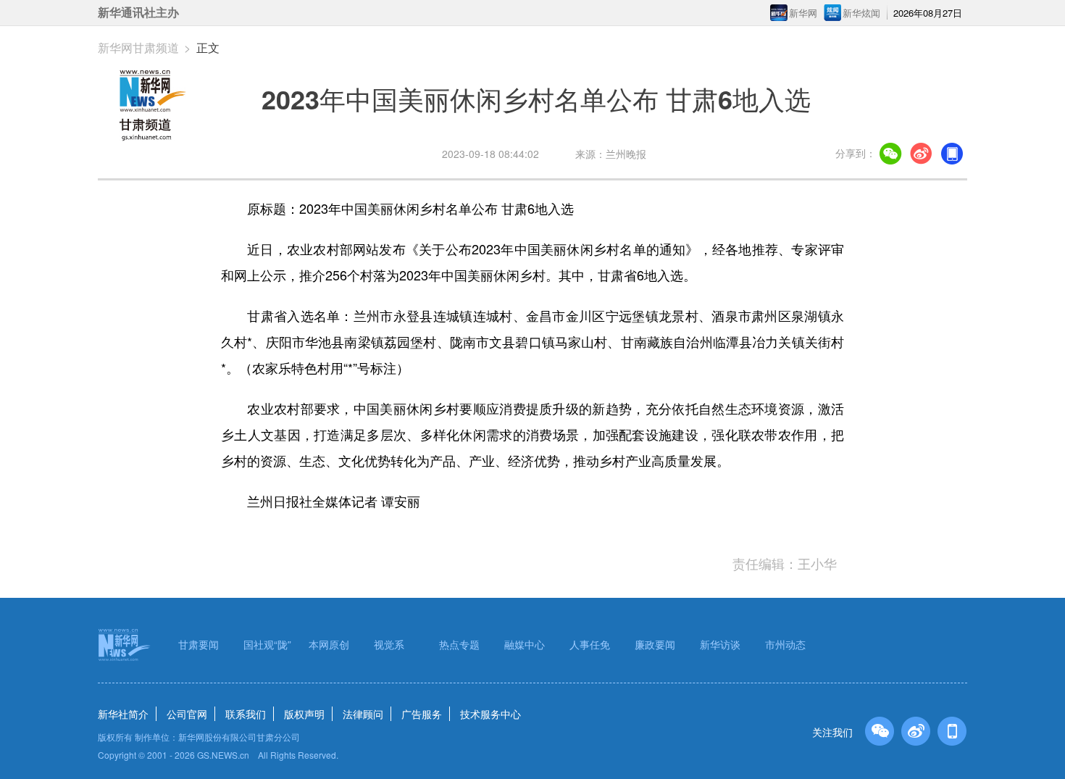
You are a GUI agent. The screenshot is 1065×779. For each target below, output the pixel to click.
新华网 (803, 13)
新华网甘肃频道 (138, 47)
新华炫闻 (861, 13)
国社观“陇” (267, 644)
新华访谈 (720, 644)
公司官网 (187, 714)
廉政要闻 (655, 644)
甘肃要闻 (198, 644)
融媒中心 (524, 644)
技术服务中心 (490, 714)
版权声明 (304, 714)
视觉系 (389, 644)
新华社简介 (123, 714)
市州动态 (785, 644)
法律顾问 (363, 714)
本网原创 (329, 644)
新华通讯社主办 (138, 13)
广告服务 (421, 714)
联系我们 (245, 714)
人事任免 (589, 644)
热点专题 (459, 644)
